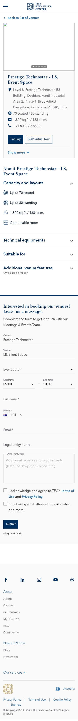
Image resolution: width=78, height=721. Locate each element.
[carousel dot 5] (44, 66)
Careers (8, 605)
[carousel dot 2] (36, 66)
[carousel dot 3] (39, 66)
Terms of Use (37, 699)
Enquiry (15, 139)
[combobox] (13, 415)
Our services (12, 672)
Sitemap (16, 704)
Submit (11, 524)
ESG (6, 625)
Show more (16, 152)
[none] (39, 370)
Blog (6, 650)
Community (11, 632)
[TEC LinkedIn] (22, 579)
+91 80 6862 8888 (26, 126)
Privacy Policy (32, 497)
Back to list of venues (23, 18)
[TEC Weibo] (72, 579)
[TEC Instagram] (39, 579)
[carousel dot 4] (42, 66)
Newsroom (10, 656)
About (7, 598)
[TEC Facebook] (5, 579)
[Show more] (6, 6)
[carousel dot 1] (33, 66)
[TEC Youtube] (55, 579)
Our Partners (11, 612)
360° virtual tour (39, 139)
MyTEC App (11, 619)
